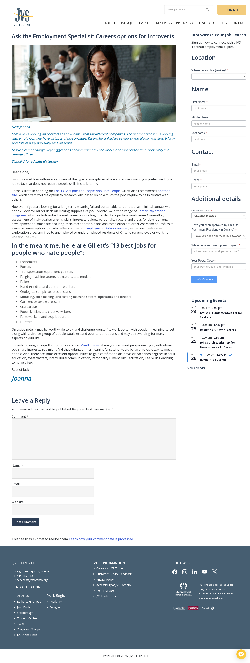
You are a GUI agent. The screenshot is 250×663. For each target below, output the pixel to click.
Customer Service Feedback (114, 574)
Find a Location (27, 587)
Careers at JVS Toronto (111, 568)
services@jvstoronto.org (32, 580)
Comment (20, 416)
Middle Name (199, 117)
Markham (56, 601)
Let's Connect (204, 279)
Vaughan (55, 607)
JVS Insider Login (106, 596)
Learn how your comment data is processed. (101, 539)
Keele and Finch (27, 635)
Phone (196, 180)
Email (17, 484)
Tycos (21, 624)
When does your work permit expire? (215, 245)
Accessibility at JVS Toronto (113, 585)
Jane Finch (23, 607)
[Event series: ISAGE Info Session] (230, 354)
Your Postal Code (203, 260)
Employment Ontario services (106, 228)
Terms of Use (105, 590)
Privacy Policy (105, 579)
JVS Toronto (22, 17)
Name (17, 465)
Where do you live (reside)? (209, 70)
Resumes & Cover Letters (218, 330)
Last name (199, 132)
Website (18, 502)
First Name (199, 102)
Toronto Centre (27, 618)
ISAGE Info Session (213, 359)
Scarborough (25, 613)
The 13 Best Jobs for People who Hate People (87, 191)
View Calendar (196, 368)
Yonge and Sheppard (30, 629)
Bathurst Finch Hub (29, 601)
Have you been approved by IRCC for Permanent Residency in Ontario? (215, 227)
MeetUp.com (89, 345)
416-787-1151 (26, 575)
